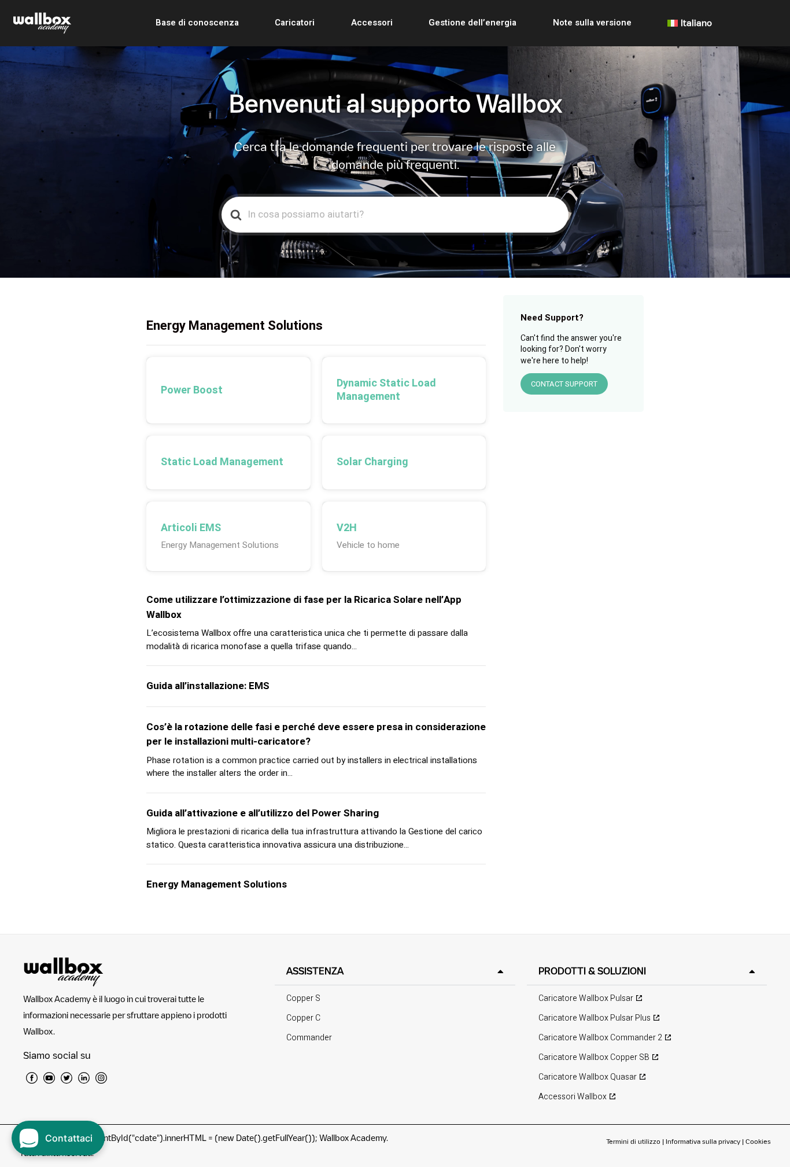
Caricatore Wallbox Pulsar (585, 998)
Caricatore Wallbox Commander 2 (600, 1038)
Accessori (372, 22)
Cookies (758, 1141)
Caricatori (295, 22)
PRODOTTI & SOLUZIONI (592, 970)
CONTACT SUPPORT (564, 383)
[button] (395, 971)
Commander (309, 1038)
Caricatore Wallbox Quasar (587, 1077)
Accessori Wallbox (572, 1097)
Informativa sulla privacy (703, 1141)
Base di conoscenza (197, 22)
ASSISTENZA (315, 970)
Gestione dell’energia (472, 22)
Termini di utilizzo (634, 1141)
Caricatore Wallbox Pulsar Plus (594, 1018)
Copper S (303, 998)
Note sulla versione (592, 22)
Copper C (303, 1018)
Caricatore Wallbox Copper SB (593, 1057)
